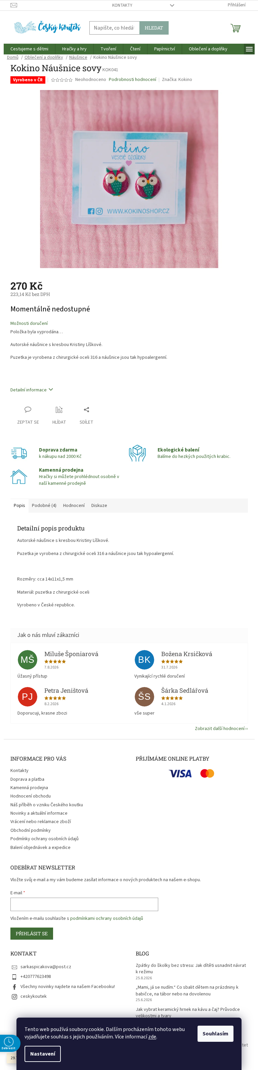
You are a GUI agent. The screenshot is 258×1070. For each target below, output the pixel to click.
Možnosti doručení (26, 323)
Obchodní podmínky (28, 830)
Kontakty (120, 5)
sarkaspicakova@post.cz (43, 967)
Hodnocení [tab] (71, 505)
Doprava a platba (25, 779)
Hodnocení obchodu (28, 796)
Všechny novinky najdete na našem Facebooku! (65, 986)
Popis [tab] (17, 505)
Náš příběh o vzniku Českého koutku (44, 805)
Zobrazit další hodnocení (217, 728)
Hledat (151, 28)
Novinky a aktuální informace (36, 813)
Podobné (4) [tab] (41, 505)
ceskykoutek (31, 996)
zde (150, 1036)
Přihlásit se (29, 933)
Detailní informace (26, 390)
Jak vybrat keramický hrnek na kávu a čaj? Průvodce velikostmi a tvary (185, 1013)
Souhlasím (213, 1033)
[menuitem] (26, 49)
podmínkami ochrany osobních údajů (104, 918)
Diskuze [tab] (96, 505)
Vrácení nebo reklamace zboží (38, 821)
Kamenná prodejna (26, 787)
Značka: (174, 79)
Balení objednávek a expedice (38, 847)
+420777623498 (33, 976)
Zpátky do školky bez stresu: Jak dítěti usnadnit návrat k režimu (188, 968)
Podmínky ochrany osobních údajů (42, 839)
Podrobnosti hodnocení (130, 80)
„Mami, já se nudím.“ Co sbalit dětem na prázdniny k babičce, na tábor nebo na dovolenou (184, 990)
